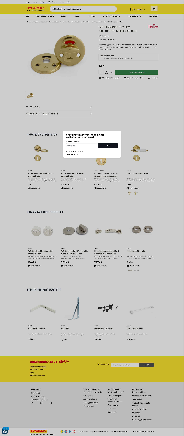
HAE (108, 146)
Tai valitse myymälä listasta (74, 151)
